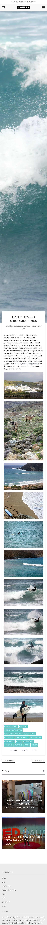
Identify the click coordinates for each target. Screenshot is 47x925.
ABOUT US (6, 902)
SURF (4, 878)
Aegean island (12, 726)
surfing (9, 745)
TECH (4, 898)
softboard (10, 741)
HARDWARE (6, 886)
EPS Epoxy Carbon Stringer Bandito (20, 734)
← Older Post (8, 761)
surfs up (18, 745)
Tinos (35, 745)
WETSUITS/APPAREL (9, 890)
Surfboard (28, 741)
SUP (3, 882)
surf (19, 741)
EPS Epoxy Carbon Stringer (24, 364)
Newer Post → (38, 761)
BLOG (4, 906)
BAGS (4, 894)
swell (27, 745)
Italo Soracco (22, 737)
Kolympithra (36, 737)
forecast (9, 737)
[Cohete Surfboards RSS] (44, 771)
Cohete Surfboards (14, 730)
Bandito (36, 364)
